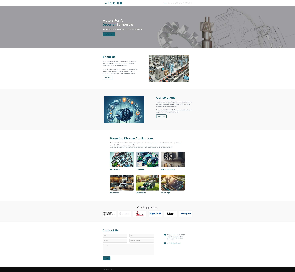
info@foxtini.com (175, 243)
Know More (108, 77)
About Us (170, 3)
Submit (106, 258)
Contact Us (188, 3)
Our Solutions (179, 3)
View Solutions (109, 34)
